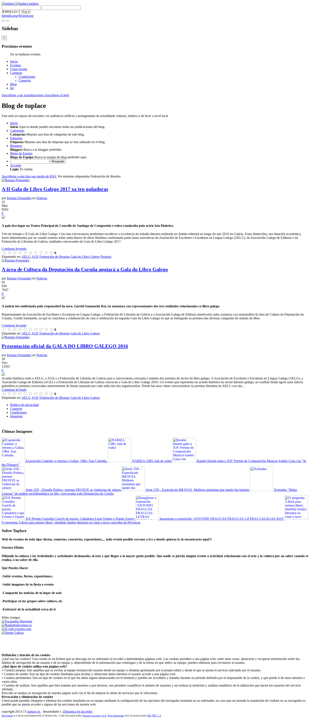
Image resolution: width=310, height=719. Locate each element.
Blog (13, 84)
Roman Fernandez (19, 198)
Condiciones (27, 76)
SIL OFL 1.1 (154, 715)
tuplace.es (34, 711)
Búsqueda (58, 161)
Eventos (15, 65)
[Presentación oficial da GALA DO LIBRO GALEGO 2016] (155, 374)
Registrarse (26, 15)
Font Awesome (116, 715)
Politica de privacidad (24, 405)
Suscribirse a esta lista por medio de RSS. (29, 176)
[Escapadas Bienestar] (17, 621)
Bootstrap (7, 715)
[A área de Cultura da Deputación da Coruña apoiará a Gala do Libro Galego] (155, 298)
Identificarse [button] (10, 15)
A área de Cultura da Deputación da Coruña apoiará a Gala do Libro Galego (85, 269)
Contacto (16, 73)
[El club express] (16, 629)
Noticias (41, 198)
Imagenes (16, 416)
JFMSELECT (11, 11)
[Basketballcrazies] (17, 625)
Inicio (14, 61)
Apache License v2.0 (94, 715)
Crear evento (18, 69)
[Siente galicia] (13, 632)
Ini (12, 88)
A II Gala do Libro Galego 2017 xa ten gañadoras (55, 189)
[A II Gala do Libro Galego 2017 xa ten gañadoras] (155, 217)
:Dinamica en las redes (77, 711)
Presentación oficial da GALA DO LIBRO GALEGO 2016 (65, 346)
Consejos (25, 80)
